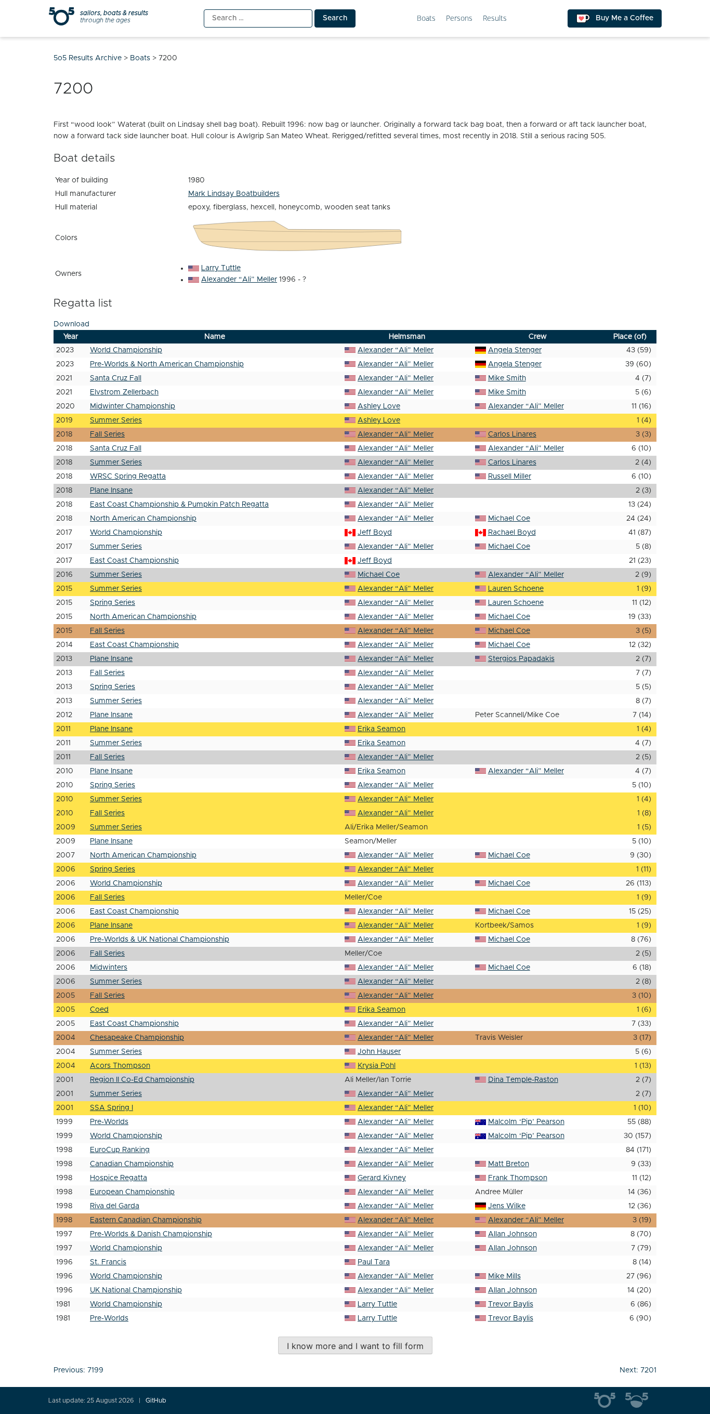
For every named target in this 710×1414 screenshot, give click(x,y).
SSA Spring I (111, 1108)
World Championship (126, 350)
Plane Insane (111, 490)
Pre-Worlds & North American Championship (167, 364)
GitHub (156, 1400)
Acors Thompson (120, 1065)
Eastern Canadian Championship (146, 1220)
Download (71, 324)
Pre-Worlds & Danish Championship (151, 1234)
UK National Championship (136, 1290)
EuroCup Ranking (120, 1150)
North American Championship (143, 518)
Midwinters (108, 967)
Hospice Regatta (118, 1178)
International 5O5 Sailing (609, 1400)
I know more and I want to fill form (355, 1346)
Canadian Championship (132, 1164)
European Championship (132, 1192)
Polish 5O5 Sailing (640, 1400)
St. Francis (108, 1262)
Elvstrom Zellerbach (124, 392)
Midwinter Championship (132, 406)
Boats (426, 18)
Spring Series (112, 602)
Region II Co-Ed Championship (142, 1079)
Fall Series (107, 434)
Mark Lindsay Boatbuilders (234, 193)
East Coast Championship (134, 560)
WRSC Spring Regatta (128, 476)
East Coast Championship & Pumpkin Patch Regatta (179, 504)
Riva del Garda (114, 1206)
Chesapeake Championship (137, 1037)
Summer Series (116, 420)
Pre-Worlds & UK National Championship (159, 939)
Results (495, 18)
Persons (459, 18)
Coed (99, 1009)
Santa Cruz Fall (115, 378)
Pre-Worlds (109, 1122)
